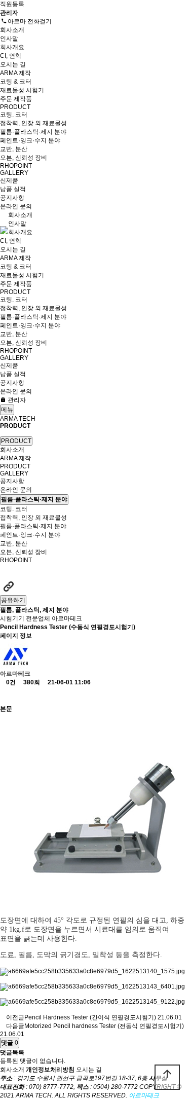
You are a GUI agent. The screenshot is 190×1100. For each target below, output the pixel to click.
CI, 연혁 (10, 55)
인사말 (9, 38)
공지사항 (13, 197)
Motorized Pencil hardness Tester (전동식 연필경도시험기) (104, 1026)
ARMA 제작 (16, 73)
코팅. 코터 (13, 114)
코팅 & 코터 (15, 81)
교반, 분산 (13, 149)
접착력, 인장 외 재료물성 (33, 123)
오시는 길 (13, 64)
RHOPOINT (16, 165)
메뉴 (7, 409)
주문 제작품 (16, 98)
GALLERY (15, 172)
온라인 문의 (16, 206)
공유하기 (13, 600)
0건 (10, 682)
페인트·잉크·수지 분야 (30, 140)
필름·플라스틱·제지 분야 (33, 131)
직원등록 (12, 4)
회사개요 (12, 47)
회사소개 (13, 29)
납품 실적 (13, 189)
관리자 (16, 400)
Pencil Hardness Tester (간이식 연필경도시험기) (90, 1017)
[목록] (8, 696)
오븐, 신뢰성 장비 (23, 157)
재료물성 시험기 (22, 90)
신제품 (9, 180)
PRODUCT (16, 107)
